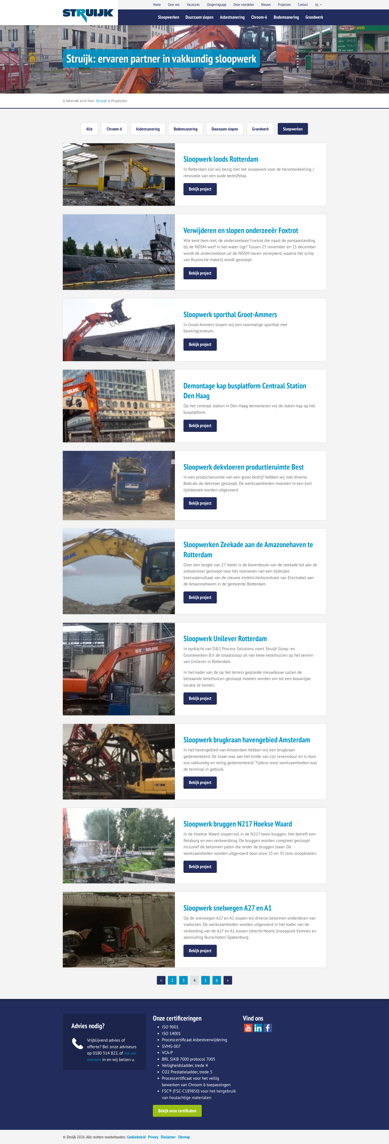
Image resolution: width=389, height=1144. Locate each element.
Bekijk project (200, 189)
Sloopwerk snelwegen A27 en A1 (227, 908)
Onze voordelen (243, 4)
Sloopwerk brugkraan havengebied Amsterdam (246, 739)
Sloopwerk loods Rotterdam (220, 159)
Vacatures (193, 4)
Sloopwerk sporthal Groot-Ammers (230, 314)
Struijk (101, 100)
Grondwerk (314, 17)
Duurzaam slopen (199, 17)
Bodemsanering (286, 17)
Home (157, 4)
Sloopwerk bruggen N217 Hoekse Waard (237, 823)
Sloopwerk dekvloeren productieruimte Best (243, 467)
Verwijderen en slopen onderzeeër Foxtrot (240, 230)
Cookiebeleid (136, 1137)
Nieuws (266, 4)
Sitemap (184, 1137)
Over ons (174, 4)
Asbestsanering (232, 17)
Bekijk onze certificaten (177, 1111)
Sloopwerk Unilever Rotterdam (225, 638)
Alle (89, 129)
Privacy (153, 1137)
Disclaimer (168, 1137)
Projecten (284, 4)
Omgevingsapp (216, 4)
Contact (303, 4)
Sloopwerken (168, 17)
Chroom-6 (259, 17)
